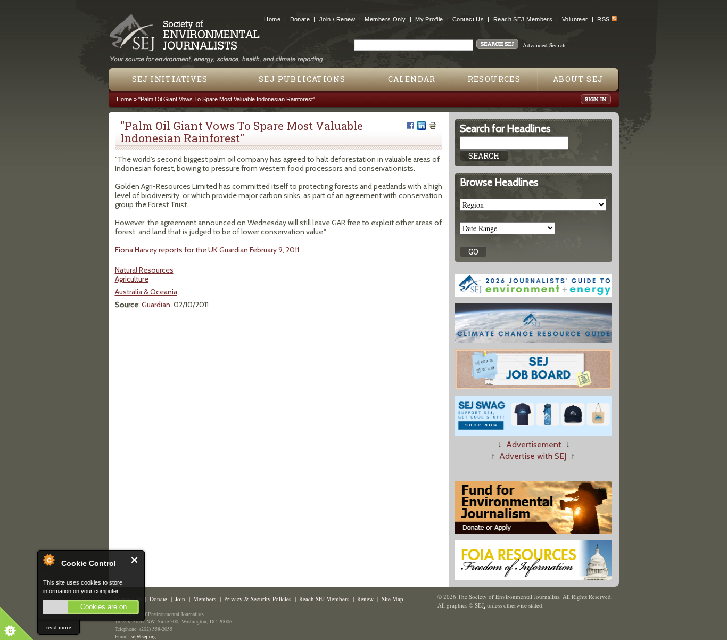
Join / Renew (337, 19)
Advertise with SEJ (532, 456)
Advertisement (533, 444)
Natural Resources (144, 270)
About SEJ (578, 79)
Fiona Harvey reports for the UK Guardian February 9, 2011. (208, 250)
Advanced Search (544, 45)
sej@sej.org (143, 636)
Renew (365, 599)
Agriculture (131, 279)
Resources (494, 79)
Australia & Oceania (146, 292)
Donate (300, 19)
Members (204, 599)
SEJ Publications (302, 79)
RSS (603, 19)
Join (180, 599)
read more (58, 627)
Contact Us (468, 19)
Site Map (392, 599)
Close (134, 559)
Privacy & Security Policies (257, 599)
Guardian (156, 304)
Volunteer (575, 19)
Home (272, 19)
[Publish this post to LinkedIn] (421, 125)
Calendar (412, 79)
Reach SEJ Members (522, 19)
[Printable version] (432, 125)
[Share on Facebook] (410, 125)
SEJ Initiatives (170, 79)
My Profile (429, 19)
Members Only (385, 19)
